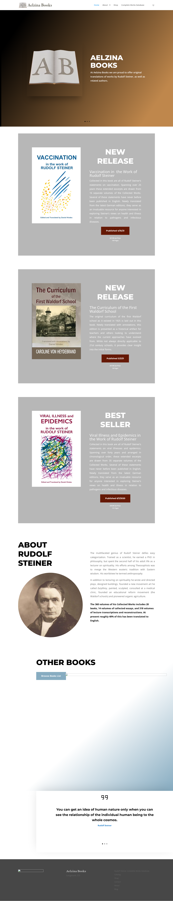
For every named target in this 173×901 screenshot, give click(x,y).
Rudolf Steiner (132, 553)
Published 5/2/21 (115, 358)
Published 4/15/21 (115, 231)
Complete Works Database (132, 5)
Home (96, 5)
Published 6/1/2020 (115, 498)
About (105, 5)
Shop (116, 5)
